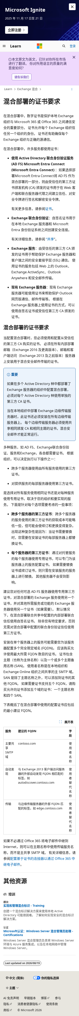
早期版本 (30, 998)
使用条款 (52, 1004)
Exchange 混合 (27, 89)
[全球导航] (4, 46)
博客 (44, 998)
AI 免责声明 (11, 998)
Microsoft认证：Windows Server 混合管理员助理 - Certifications (38, 933)
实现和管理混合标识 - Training (23, 906)
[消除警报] (72, 6)
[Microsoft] (39, 46)
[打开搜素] (64, 46)
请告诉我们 (21, 77)
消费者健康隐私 (27, 1004)
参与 (58, 998)
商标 (6, 1010)
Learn (8, 89)
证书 (48, 208)
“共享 (50, 239)
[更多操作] (72, 89)
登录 (73, 46)
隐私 (6, 1004)
